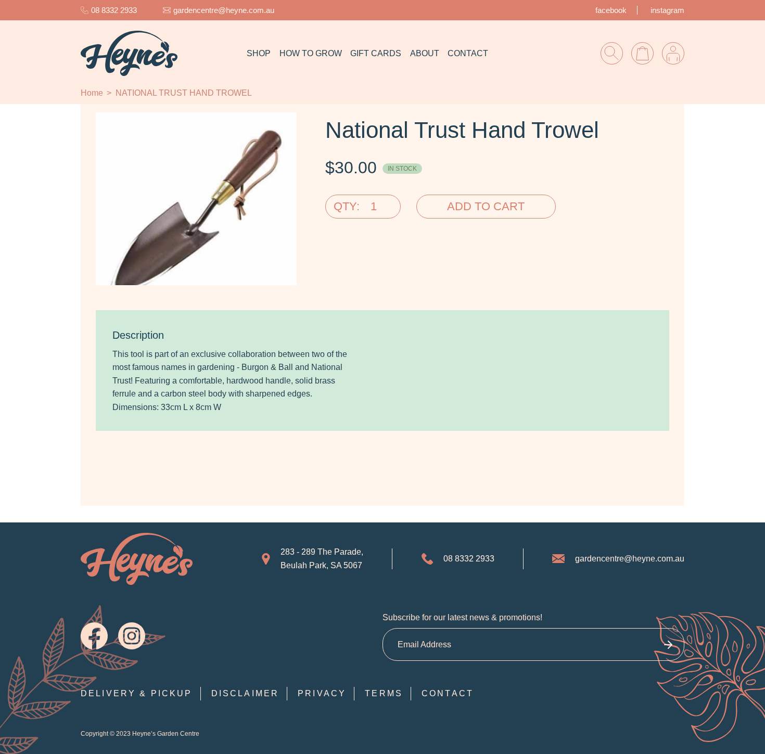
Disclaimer (245, 693)
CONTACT (468, 53)
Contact (448, 693)
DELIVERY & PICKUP (137, 693)
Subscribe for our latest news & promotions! (462, 617)
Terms (384, 693)
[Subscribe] (668, 644)
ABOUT (424, 53)
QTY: (347, 206)
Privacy (322, 693)
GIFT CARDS (375, 53)
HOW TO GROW (310, 53)
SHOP (259, 53)
